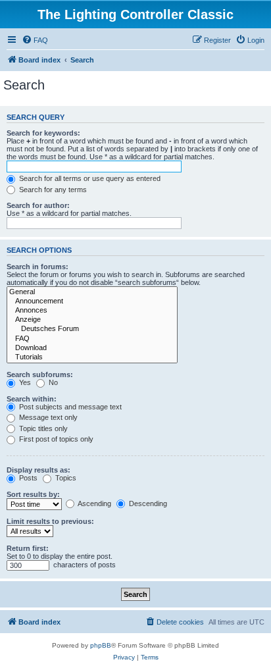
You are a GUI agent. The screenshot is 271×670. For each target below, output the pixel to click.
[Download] (92, 348)
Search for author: (38, 205)
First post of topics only (55, 439)
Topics (64, 478)
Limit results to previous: (50, 521)
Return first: (28, 548)
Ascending (93, 503)
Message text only (47, 417)
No (52, 382)
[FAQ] (92, 339)
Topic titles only (42, 428)
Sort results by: (33, 494)
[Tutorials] (92, 357)
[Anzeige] (92, 319)
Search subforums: (40, 374)
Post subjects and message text (69, 407)
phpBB (100, 645)
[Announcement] (92, 301)
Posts (27, 478)
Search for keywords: (43, 133)
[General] (92, 292)
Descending (147, 503)
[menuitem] (35, 40)
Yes (24, 382)
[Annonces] (92, 310)
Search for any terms (52, 189)
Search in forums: (37, 267)
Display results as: (38, 470)
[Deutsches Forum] (92, 329)
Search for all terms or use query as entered (88, 178)
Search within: (32, 399)
